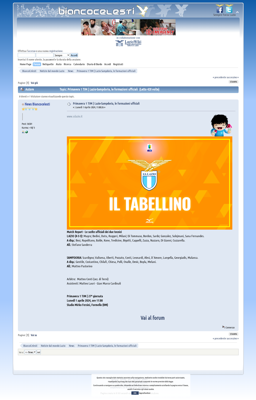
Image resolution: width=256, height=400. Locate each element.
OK (135, 393)
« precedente (219, 77)
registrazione (56, 50)
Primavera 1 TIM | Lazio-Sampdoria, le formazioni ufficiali (106, 103)
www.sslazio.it (75, 116)
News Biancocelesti (37, 104)
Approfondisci (144, 392)
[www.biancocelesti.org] (26, 132)
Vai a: (21, 352)
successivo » (233, 77)
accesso (32, 50)
